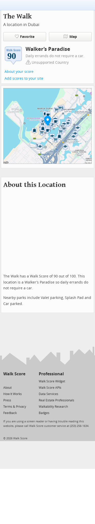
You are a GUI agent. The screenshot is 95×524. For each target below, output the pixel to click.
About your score (19, 72)
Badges (44, 413)
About (7, 387)
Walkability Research (53, 406)
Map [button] (73, 37)
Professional (51, 374)
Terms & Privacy (14, 406)
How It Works (12, 394)
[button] (47, 120)
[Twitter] (6, 381)
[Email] (22, 381)
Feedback (10, 413)
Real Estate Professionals (56, 400)
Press (7, 400)
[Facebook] (14, 381)
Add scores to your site (24, 78)
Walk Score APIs (50, 387)
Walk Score (14, 374)
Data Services (48, 394)
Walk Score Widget (52, 381)
